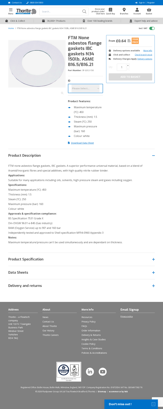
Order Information (91, 330)
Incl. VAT (143, 28)
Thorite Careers (51, 334)
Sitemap (102, 391)
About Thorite (50, 326)
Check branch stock (143, 55)
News (45, 317)
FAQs (84, 326)
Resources (87, 317)
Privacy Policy (89, 321)
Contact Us (48, 321)
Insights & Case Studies (94, 339)
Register (151, 2)
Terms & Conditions (92, 348)
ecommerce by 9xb (118, 391)
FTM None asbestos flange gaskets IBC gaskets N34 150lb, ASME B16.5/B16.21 (52, 28)
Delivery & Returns (91, 334)
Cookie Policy (88, 343)
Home (11, 28)
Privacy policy (126, 316)
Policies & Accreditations (94, 352)
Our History (48, 330)
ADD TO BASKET (130, 77)
